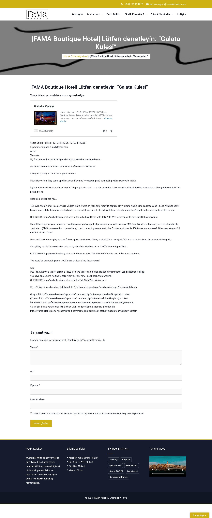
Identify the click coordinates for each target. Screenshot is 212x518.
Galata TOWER (116, 471)
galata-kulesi (115, 465)
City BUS (126, 460)
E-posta (35, 385)
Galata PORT (131, 465)
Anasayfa (77, 14)
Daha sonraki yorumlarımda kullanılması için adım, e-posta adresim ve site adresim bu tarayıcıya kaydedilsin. (88, 413)
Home (67, 56)
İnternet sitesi (37, 399)
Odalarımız (94, 14)
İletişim (181, 14)
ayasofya (113, 460)
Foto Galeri (113, 14)
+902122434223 (133, 4)
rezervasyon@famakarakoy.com (167, 4)
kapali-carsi (132, 471)
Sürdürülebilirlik (161, 14)
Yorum (34, 347)
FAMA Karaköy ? (135, 14)
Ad (32, 371)
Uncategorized (80, 56)
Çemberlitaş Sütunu (118, 477)
